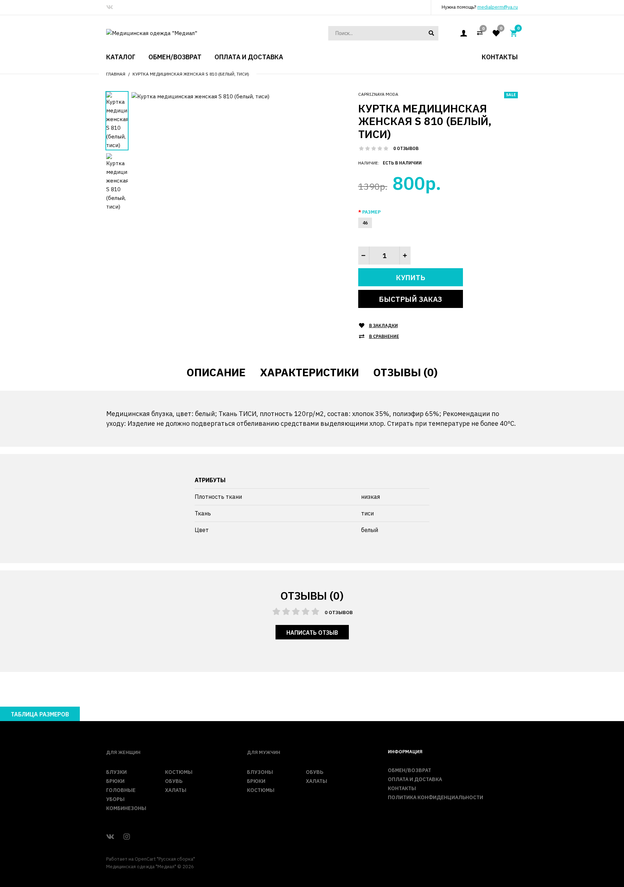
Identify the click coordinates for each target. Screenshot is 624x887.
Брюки (115, 781)
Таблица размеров (40, 714)
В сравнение (384, 336)
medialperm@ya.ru (497, 7)
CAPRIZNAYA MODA (378, 94)
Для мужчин (263, 752)
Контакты (402, 788)
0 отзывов (406, 148)
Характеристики (309, 372)
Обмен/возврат (409, 770)
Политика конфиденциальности (435, 797)
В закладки (383, 325)
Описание (216, 372)
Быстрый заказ (410, 299)
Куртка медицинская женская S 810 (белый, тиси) (191, 74)
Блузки (116, 772)
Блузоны (260, 772)
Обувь (173, 781)
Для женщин (123, 752)
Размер (371, 212)
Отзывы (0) (405, 372)
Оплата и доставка (415, 779)
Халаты (175, 790)
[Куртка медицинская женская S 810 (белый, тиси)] (200, 96)
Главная (115, 74)
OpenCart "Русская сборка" (165, 859)
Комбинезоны (126, 808)
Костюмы (178, 772)
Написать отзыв (312, 632)
